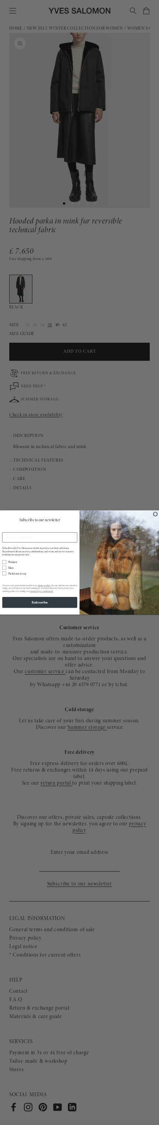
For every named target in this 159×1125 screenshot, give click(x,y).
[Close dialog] (155, 514)
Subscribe (39, 602)
